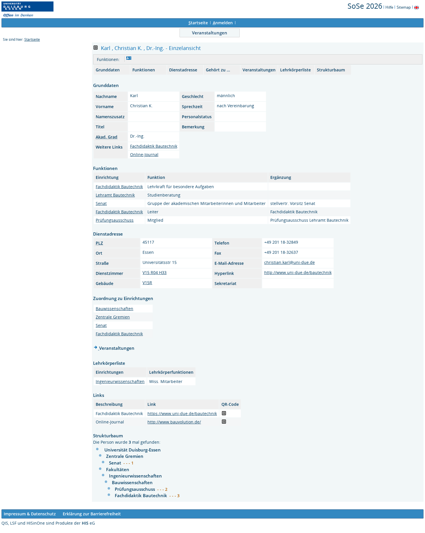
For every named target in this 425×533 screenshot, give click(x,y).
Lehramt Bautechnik (115, 195)
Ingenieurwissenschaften (120, 381)
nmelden (223, 22)
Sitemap (404, 7)
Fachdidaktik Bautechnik (153, 146)
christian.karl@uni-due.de (289, 262)
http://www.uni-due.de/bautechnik (298, 272)
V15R (147, 282)
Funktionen (143, 70)
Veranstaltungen (209, 33)
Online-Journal (144, 154)
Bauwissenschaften (114, 308)
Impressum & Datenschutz (30, 514)
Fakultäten (117, 469)
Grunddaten (108, 70)
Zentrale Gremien (113, 317)
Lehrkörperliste (295, 70)
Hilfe (389, 7)
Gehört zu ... (218, 70)
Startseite (32, 39)
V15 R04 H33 (155, 272)
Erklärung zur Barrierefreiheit (92, 514)
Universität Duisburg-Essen (132, 450)
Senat (101, 203)
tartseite (198, 22)
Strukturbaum (331, 70)
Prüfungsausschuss (115, 220)
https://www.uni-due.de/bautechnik (182, 413)
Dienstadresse (183, 70)
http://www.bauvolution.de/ (174, 422)
